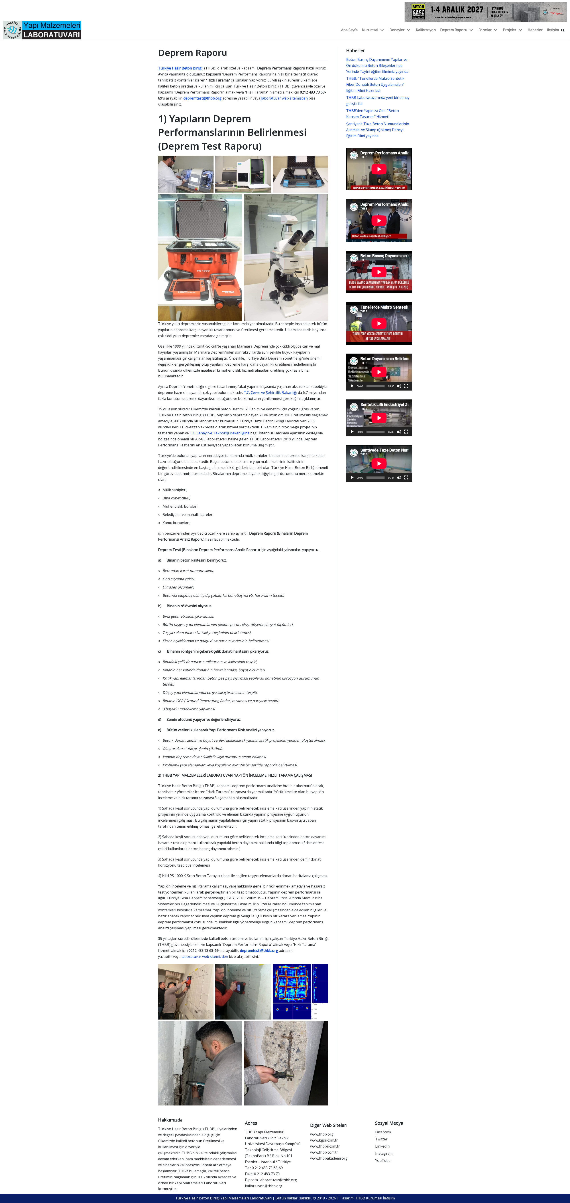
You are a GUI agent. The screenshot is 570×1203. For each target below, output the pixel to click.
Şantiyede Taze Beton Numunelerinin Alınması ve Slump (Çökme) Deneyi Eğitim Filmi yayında (377, 129)
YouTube (383, 1160)
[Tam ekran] (406, 386)
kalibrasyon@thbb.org (263, 1185)
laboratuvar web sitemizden (284, 98)
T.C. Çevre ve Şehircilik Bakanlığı (270, 392)
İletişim (553, 29)
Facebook (383, 1132)
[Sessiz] (399, 386)
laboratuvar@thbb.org (278, 1179)
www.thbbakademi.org (329, 1158)
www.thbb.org (322, 1134)
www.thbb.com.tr (324, 1152)
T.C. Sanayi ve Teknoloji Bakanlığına (219, 433)
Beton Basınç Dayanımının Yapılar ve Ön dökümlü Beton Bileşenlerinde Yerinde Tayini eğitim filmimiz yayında (377, 65)
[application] (379, 372)
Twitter (381, 1139)
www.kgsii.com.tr (324, 1140)
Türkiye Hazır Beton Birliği (180, 68)
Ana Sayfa (349, 29)
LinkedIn (382, 1146)
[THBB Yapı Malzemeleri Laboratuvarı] (42, 30)
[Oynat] (352, 386)
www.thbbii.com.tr (325, 1146)
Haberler (535, 29)
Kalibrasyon (426, 29)
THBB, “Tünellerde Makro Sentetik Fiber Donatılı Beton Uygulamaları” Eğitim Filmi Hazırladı (375, 84)
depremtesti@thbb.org (202, 98)
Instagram (384, 1153)
